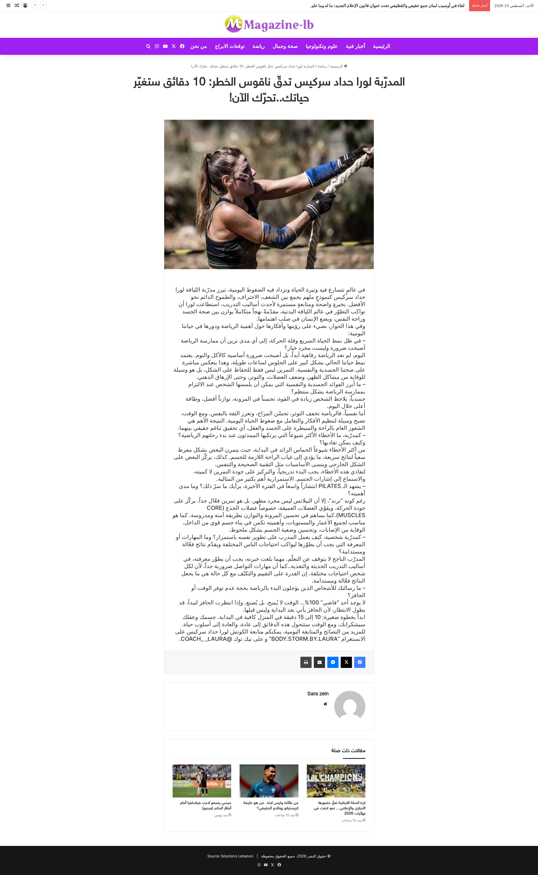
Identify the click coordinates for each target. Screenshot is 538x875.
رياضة (258, 46)
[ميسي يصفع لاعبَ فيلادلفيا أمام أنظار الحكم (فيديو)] (202, 780)
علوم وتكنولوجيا (322, 46)
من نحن (198, 46)
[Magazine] (269, 25)
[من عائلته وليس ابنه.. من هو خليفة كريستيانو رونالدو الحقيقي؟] (269, 780)
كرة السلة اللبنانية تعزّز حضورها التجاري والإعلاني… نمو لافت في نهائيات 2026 (339, 808)
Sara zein (318, 694)
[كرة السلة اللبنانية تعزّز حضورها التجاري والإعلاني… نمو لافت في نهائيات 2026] (336, 780)
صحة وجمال (285, 46)
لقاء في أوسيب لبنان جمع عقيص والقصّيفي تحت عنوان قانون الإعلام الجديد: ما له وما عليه (388, 5)
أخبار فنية (355, 46)
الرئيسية (381, 46)
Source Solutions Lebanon (230, 856)
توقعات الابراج (230, 46)
